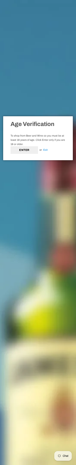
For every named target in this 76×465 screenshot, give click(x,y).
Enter (24, 150)
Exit (45, 149)
